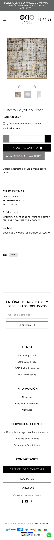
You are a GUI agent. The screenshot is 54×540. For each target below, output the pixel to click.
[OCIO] (27, 19)
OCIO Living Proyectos (27, 368)
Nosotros (27, 397)
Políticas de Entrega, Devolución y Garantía (27, 432)
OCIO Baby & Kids (27, 362)
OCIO (14, 523)
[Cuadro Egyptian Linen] (27, 58)
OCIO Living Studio (27, 355)
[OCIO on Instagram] (31, 502)
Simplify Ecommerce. (39, 523)
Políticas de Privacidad (27, 438)
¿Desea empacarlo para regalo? (24, 123)
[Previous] (19, 87)
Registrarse (27, 325)
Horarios (27, 488)
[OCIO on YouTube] (26, 502)
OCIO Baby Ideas (27, 374)
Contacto (27, 409)
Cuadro (13, 255)
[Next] (34, 87)
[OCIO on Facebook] (22, 502)
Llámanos (27, 478)
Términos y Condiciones (27, 445)
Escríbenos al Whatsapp (27, 469)
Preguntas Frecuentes (27, 403)
